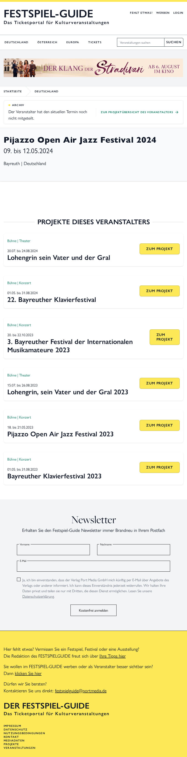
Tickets (94, 42)
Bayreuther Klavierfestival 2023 (54, 476)
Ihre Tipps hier (112, 655)
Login (178, 12)
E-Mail (23, 560)
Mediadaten (14, 740)
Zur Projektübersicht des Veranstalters (137, 112)
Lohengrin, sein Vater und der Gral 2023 (67, 392)
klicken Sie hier (28, 673)
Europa (72, 42)
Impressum (12, 726)
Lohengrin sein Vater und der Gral (58, 257)
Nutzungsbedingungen (24, 733)
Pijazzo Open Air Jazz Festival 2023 (60, 434)
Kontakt (11, 736)
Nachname (106, 544)
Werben (163, 12)
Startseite (13, 91)
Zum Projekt (159, 249)
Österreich (47, 42)
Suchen (173, 42)
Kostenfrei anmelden (93, 610)
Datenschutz (15, 729)
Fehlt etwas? (141, 12)
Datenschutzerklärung (38, 596)
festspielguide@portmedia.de (80, 690)
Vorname (25, 544)
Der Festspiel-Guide (46, 705)
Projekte (11, 744)
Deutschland (16, 42)
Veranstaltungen (20, 747)
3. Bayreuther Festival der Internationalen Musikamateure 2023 (70, 345)
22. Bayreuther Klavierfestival (51, 299)
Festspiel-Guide (48, 13)
